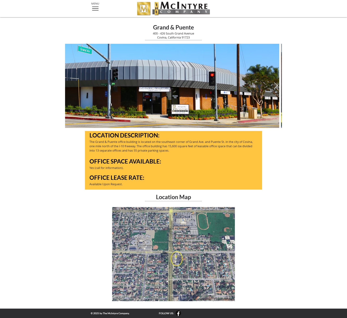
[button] (95, 8)
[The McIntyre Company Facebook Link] (178, 313)
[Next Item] (276, 85)
